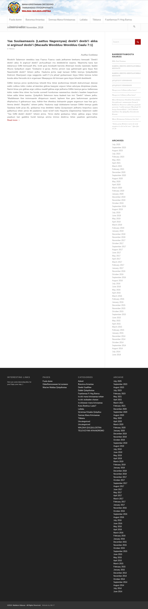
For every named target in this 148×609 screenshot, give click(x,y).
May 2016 (116, 290)
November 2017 (118, 240)
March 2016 (117, 296)
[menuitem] (15, 19)
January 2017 (117, 268)
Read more (12, 120)
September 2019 (119, 206)
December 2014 (118, 336)
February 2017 (118, 265)
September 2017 (119, 246)
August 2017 (117, 250)
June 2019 (116, 215)
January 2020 (117, 194)
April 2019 (116, 222)
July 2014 (116, 352)
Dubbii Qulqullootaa (86, 390)
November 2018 (118, 237)
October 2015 (117, 311)
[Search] (134, 27)
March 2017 (117, 262)
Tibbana (11, 49)
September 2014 (119, 345)
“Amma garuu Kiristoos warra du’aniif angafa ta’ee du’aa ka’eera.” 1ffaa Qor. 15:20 (125, 126)
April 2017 (116, 259)
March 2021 (117, 166)
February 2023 (118, 157)
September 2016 (119, 277)
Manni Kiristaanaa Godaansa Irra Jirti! (125, 119)
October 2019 (117, 203)
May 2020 (116, 181)
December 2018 (118, 234)
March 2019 (117, 225)
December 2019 (118, 197)
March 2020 (117, 188)
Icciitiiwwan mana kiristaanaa (90, 403)
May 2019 (116, 219)
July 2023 (116, 154)
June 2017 (116, 253)
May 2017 (116, 256)
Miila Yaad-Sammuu (119, 61)
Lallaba (81, 409)
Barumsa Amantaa (86, 384)
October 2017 (117, 243)
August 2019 (117, 209)
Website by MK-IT (48, 605)
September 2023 (119, 147)
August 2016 (117, 280)
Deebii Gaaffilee (84, 387)
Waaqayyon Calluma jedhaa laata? (124, 95)
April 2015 (116, 324)
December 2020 (118, 172)
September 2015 (119, 314)
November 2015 (118, 308)
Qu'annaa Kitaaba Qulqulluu (89, 412)
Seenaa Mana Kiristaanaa (89, 415)
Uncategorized (84, 424)
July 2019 (116, 212)
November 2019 (118, 200)
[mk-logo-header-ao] (38, 8)
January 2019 (117, 231)
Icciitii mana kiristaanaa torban (91, 397)
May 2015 (116, 321)
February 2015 (118, 330)
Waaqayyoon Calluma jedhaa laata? (125, 90)
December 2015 (118, 305)
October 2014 (117, 342)
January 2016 (117, 302)
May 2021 (116, 160)
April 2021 (116, 163)
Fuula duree (47, 381)
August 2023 (117, 150)
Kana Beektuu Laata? (87, 406)
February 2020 (118, 191)
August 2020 (117, 178)
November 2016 (118, 271)
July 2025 (116, 144)
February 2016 (118, 299)
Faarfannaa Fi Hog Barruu (89, 393)
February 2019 (118, 228)
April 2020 (116, 184)
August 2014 (117, 348)
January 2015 (117, 333)
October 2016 (117, 274)
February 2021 (118, 169)
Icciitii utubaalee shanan (88, 400)
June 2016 (116, 287)
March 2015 (117, 327)
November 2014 (118, 339)
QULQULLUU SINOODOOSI (122, 80)
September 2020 (119, 175)
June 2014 (116, 355)
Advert (81, 381)
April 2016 (116, 293)
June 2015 (116, 318)
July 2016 (116, 284)
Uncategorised (84, 421)
